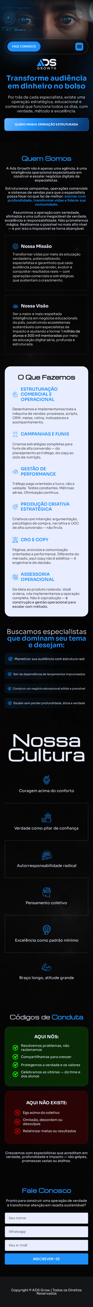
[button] (79, 47)
